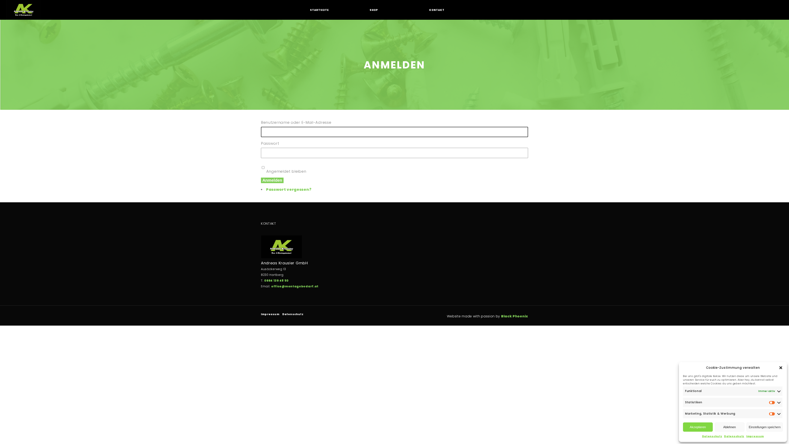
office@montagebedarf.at (294, 286)
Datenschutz (712, 436)
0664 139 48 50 (276, 281)
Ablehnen (729, 427)
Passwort (270, 143)
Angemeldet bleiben (286, 171)
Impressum (755, 436)
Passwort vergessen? (288, 189)
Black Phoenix (514, 316)
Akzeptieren (698, 427)
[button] (781, 368)
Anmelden (272, 180)
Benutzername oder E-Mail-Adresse (296, 122)
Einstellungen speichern (765, 427)
